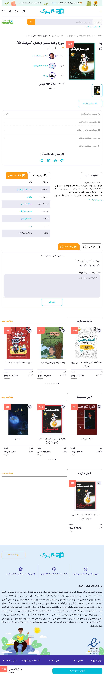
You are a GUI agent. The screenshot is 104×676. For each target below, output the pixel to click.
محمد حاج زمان (41, 66)
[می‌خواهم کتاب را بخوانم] (48, 160)
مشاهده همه (7, 321)
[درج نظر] (100, 48)
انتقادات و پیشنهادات (30, 660)
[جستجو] (31, 22)
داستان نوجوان (57, 35)
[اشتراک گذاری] (100, 43)
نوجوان (70, 35)
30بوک (99, 35)
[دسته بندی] (100, 11)
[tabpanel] (26, 208)
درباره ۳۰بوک (96, 660)
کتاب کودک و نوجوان (85, 35)
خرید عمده (54, 660)
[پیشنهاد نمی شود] (62, 160)
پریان (45, 75)
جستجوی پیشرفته (93, 26)
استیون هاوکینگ (40, 56)
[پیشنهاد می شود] (55, 160)
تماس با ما (78, 660)
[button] (5, 356)
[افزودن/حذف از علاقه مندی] (99, 330)
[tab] (39, 175)
